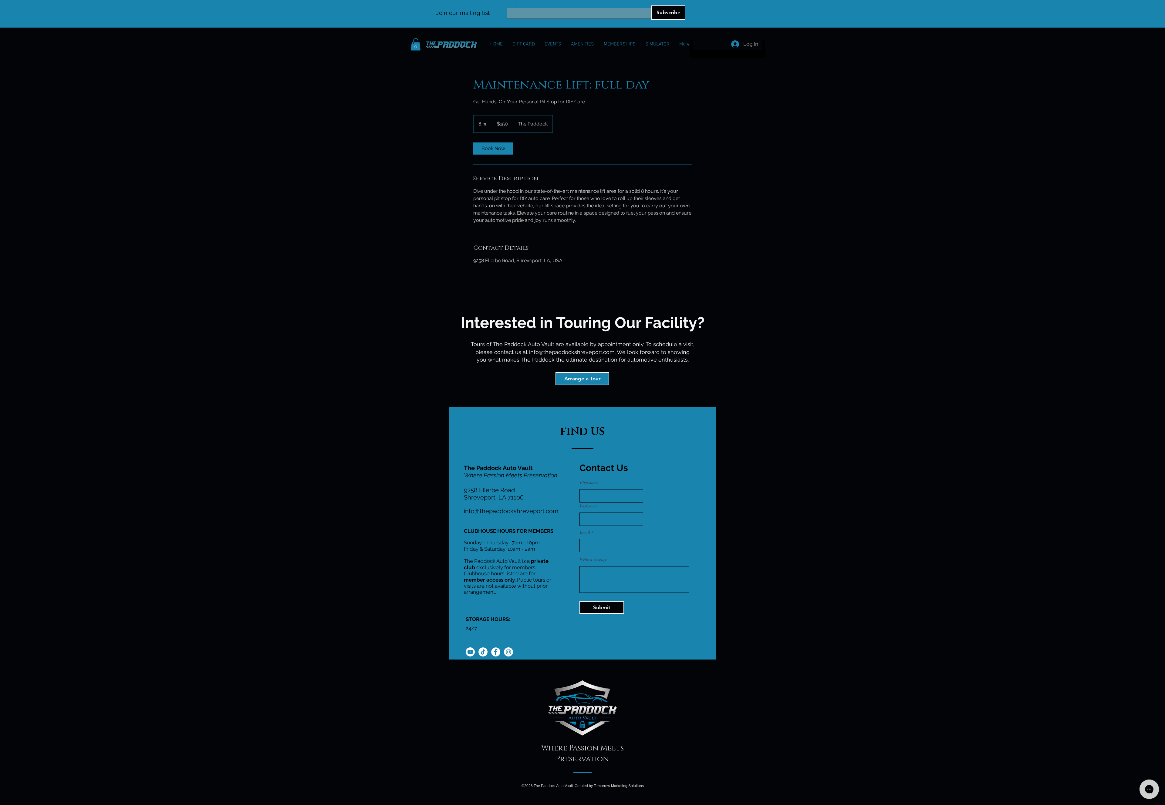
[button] (415, 44)
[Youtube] (470, 651)
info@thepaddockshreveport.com (572, 352)
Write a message (593, 559)
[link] (493, 148)
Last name (588, 506)
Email (512, 6)
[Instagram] (508, 651)
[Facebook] (495, 651)
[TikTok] (483, 651)
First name (589, 482)
